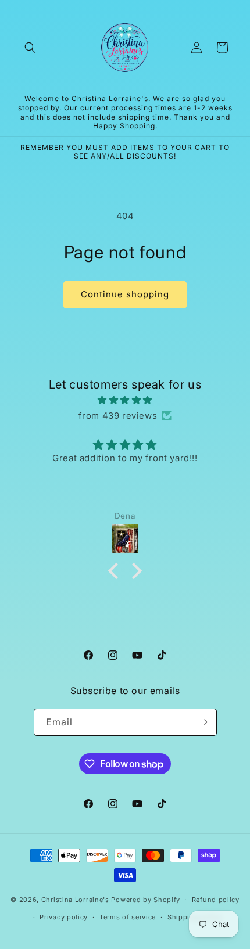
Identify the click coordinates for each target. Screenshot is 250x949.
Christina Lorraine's (75, 900)
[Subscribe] (203, 722)
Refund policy (216, 900)
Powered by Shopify (145, 900)
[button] (30, 47)
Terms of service (127, 917)
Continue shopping (125, 294)
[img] (125, 400)
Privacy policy (64, 917)
